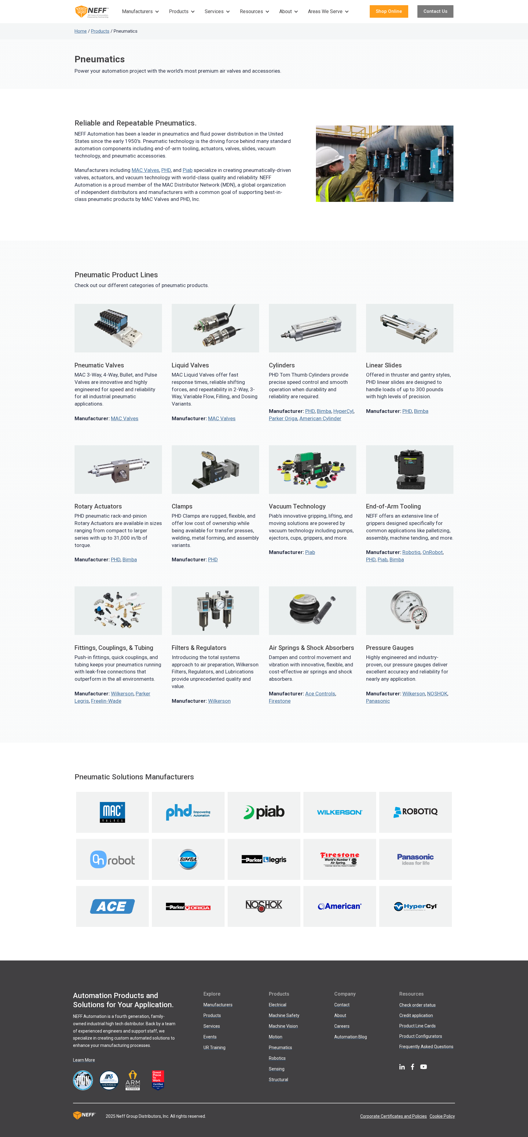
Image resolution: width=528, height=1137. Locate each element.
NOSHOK (437, 694)
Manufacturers (137, 11)
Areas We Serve (325, 11)
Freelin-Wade (106, 701)
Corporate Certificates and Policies (393, 1116)
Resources (251, 11)
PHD (166, 170)
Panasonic (378, 701)
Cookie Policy (442, 1116)
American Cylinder (320, 418)
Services (214, 11)
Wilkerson (122, 694)
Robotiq (411, 552)
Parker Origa (283, 418)
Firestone (280, 701)
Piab (188, 170)
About (285, 11)
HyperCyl (343, 411)
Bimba (324, 411)
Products (179, 11)
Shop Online (389, 11)
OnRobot (433, 552)
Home (81, 31)
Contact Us (435, 11)
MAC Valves (145, 170)
